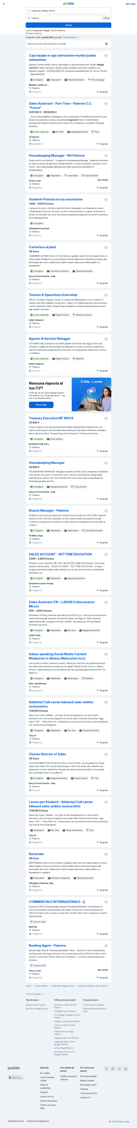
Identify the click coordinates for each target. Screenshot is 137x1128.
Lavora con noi (47, 1096)
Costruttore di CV (88, 1093)
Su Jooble (45, 1073)
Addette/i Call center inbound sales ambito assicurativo (61, 704)
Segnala (104, 91)
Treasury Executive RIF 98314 (51, 418)
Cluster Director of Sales (47, 754)
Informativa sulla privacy (38, 1121)
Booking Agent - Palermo (47, 945)
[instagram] (113, 1068)
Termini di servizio (15, 1121)
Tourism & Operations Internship (53, 295)
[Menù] (3, 3)
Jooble (126, 1121)
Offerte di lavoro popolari (93, 1005)
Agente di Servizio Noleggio (49, 339)
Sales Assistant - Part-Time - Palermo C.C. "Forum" (60, 106)
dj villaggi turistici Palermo (65, 1011)
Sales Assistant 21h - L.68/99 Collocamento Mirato (62, 604)
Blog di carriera (87, 1080)
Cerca (68, 25)
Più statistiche (69, 37)
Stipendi (84, 1089)
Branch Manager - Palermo (49, 510)
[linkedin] (125, 1068)
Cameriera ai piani (42, 247)
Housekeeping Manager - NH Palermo (57, 155)
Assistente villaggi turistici (37, 1008)
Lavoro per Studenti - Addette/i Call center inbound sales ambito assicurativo (61, 804)
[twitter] (119, 1068)
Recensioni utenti (88, 1084)
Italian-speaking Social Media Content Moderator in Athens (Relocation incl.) (58, 656)
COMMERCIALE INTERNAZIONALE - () (57, 902)
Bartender (36, 854)
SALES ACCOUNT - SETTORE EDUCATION (60, 554)
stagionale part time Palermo (66, 1038)
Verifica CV (85, 1097)
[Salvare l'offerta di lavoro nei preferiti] (106, 56)
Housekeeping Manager (47, 463)
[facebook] (106, 1068)
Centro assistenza (48, 1100)
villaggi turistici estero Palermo (67, 1021)
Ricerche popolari (33, 994)
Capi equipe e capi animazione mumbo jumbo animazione (62, 58)
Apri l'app (130, 4)
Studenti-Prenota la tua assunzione (55, 199)
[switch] (107, 43)
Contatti (44, 1092)
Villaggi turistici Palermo (36, 1005)
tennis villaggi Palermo (63, 1048)
